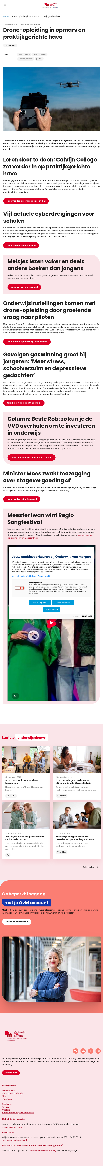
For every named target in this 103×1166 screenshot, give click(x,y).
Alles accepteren (39, 602)
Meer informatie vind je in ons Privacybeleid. (31, 576)
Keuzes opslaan (51, 609)
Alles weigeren (63, 602)
